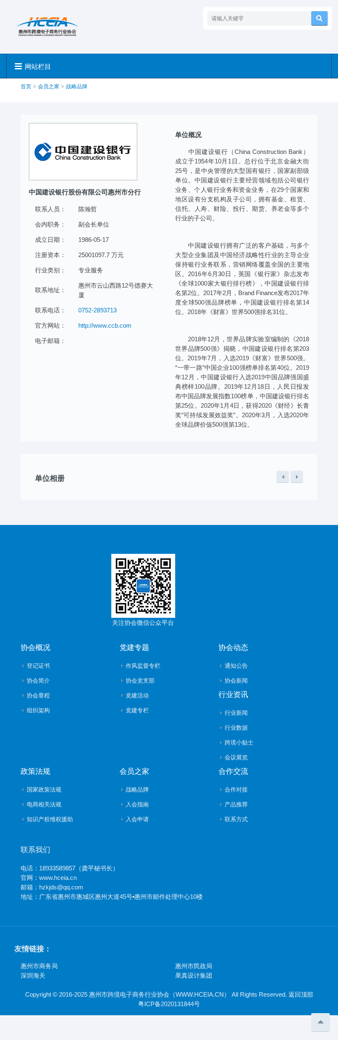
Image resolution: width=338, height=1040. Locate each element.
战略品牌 (76, 86)
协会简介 (38, 680)
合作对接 (236, 789)
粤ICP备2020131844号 (169, 1003)
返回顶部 (301, 994)
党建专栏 (137, 710)
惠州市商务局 (39, 965)
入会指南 (137, 804)
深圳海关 (33, 975)
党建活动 (137, 695)
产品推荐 (236, 804)
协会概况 (35, 647)
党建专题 (134, 647)
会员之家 (48, 86)
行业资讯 (233, 694)
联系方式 (236, 819)
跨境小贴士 (239, 742)
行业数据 (236, 727)
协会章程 (38, 695)
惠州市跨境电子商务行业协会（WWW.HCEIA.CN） (159, 994)
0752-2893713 (97, 310)
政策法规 (35, 771)
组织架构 (38, 710)
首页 (26, 86)
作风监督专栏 (143, 665)
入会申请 (137, 819)
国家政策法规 (44, 789)
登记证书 (38, 665)
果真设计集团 (193, 975)
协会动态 (233, 647)
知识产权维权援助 (50, 819)
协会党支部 (140, 680)
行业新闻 (236, 712)
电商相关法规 (44, 804)
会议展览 (236, 757)
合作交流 (233, 771)
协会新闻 (236, 680)
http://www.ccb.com (104, 325)
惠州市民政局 (193, 965)
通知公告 (236, 665)
